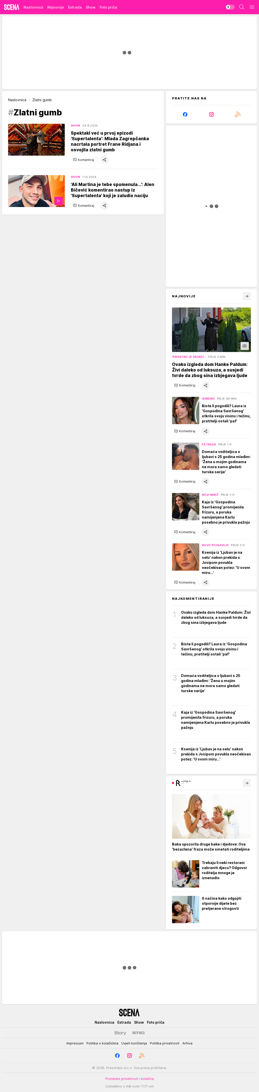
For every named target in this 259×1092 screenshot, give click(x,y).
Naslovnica (17, 100)
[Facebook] (185, 114)
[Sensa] (138, 1033)
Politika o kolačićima (102, 1043)
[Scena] (11, 7)
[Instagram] (211, 114)
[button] (83, 160)
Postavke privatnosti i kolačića (129, 1079)
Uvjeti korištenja (134, 1043)
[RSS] (238, 114)
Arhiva (187, 1043)
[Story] (120, 1033)
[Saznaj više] (247, 783)
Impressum (75, 1043)
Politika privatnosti (164, 1043)
